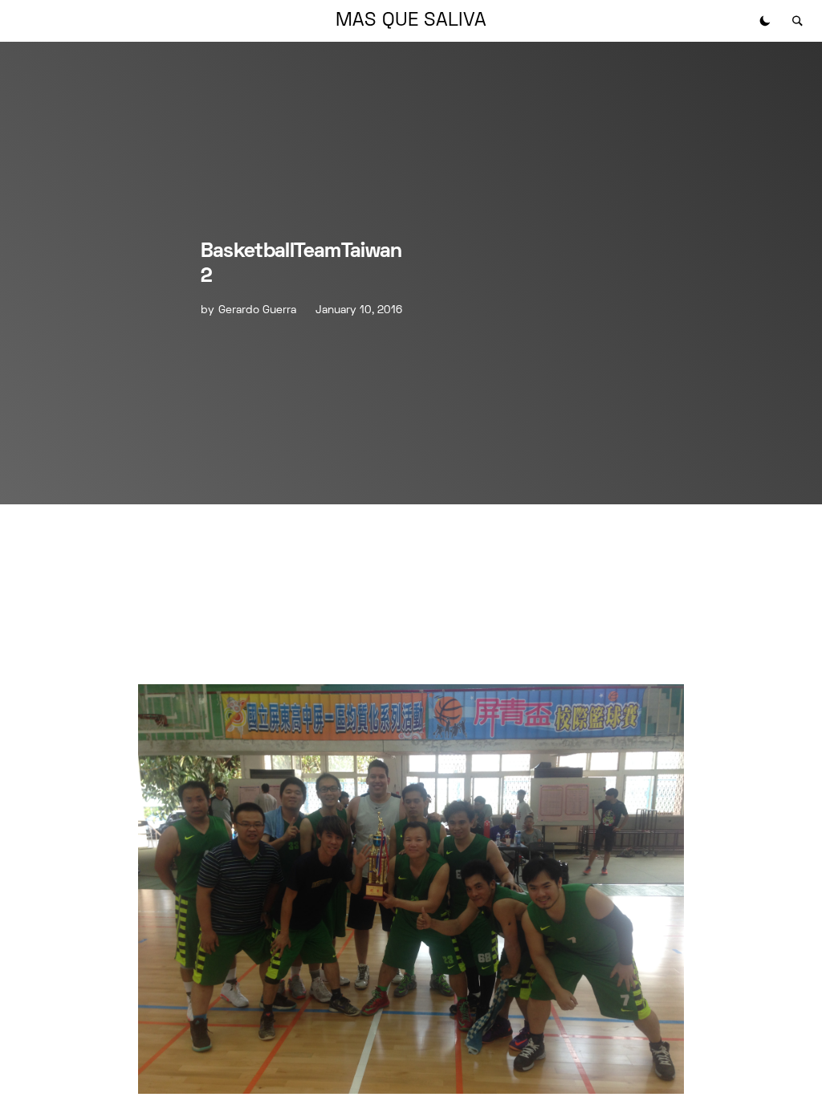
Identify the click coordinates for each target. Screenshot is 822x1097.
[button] (765, 21)
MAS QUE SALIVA (411, 21)
